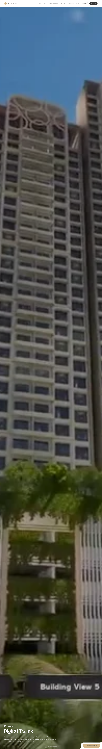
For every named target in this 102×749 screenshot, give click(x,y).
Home (39, 3)
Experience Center (53, 3)
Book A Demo (93, 3)
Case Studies (70, 3)
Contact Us (84, 3)
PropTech (62, 3)
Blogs (77, 3)
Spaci (45, 3)
